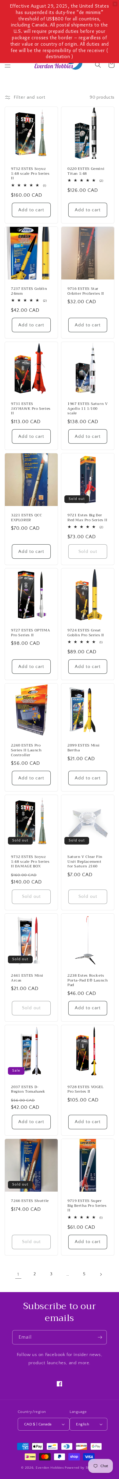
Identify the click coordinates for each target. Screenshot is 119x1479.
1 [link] (18, 1274)
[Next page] (100, 1274)
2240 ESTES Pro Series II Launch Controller (26, 750)
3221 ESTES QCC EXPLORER (26, 517)
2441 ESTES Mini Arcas (27, 978)
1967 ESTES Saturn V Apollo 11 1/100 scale (87, 409)
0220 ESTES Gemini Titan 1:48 (85, 171)
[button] (7, 65)
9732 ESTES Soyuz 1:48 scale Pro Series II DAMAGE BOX (30, 862)
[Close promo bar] (115, 4)
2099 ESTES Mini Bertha (83, 748)
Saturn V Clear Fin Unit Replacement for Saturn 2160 (85, 862)
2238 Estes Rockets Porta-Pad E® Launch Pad (87, 980)
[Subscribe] (99, 1337)
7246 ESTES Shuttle (30, 1201)
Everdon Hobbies (50, 1468)
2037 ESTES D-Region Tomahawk (28, 1089)
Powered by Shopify (81, 1468)
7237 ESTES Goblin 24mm (29, 291)
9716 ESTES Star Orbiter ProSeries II (85, 291)
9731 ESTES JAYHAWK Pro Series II (31, 409)
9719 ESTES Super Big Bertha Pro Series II (87, 1206)
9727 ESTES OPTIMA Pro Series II (30, 633)
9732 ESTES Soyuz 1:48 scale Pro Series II (30, 174)
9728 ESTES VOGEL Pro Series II (85, 1089)
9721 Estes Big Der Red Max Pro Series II (87, 517)
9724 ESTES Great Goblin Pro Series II (85, 633)
